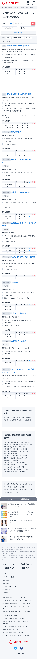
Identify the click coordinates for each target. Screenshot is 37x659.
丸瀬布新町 (7, 418)
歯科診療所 (6, 159)
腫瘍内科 (7, 469)
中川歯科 (14, 282)
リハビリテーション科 (11, 462)
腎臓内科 (7, 451)
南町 (14, 418)
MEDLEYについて (10, 564)
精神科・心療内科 (17, 464)
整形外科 (16, 460)
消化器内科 (7, 444)
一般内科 (7, 442)
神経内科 (16, 449)
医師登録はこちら (27, 564)
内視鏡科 (20, 469)
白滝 (5, 422)
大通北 (28, 418)
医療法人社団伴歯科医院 (20, 192)
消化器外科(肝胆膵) (10, 447)
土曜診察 (5, 166)
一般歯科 (22, 471)
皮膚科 (22, 462)
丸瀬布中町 (21, 418)
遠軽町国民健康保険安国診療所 (23, 257)
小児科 (6, 458)
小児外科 (13, 458)
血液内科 (14, 453)
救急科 (27, 464)
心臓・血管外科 (25, 442)
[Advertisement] (19, 84)
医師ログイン (27, 568)
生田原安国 (27, 420)
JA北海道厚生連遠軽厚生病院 (18, 46)
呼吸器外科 (7, 449)
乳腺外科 (7, 453)
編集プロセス (10, 568)
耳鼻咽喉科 (7, 460)
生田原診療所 (16, 132)
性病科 (13, 469)
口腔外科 (14, 471)
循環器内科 (15, 442)
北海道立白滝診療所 (18, 313)
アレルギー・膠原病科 (11, 456)
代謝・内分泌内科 (25, 451)
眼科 (26, 458)
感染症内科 (24, 456)
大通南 (6, 420)
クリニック (6, 132)
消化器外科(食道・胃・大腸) (22, 444)
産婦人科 (20, 458)
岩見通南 (13, 420)
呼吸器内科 (22, 447)
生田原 (19, 420)
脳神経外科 (24, 449)
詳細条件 (19, 33)
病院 (4, 46)
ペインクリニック (10, 467)
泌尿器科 (14, 451)
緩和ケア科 (21, 467)
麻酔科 (27, 469)
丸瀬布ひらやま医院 (18, 341)
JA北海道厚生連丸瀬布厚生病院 (19, 94)
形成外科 (7, 464)
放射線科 (7, 471)
